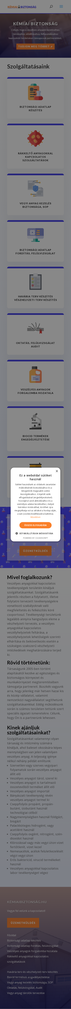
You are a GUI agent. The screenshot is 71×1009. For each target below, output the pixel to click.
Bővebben (35, 517)
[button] (35, 533)
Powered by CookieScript (35, 538)
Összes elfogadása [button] (35, 525)
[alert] (35, 504)
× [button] (56, 471)
